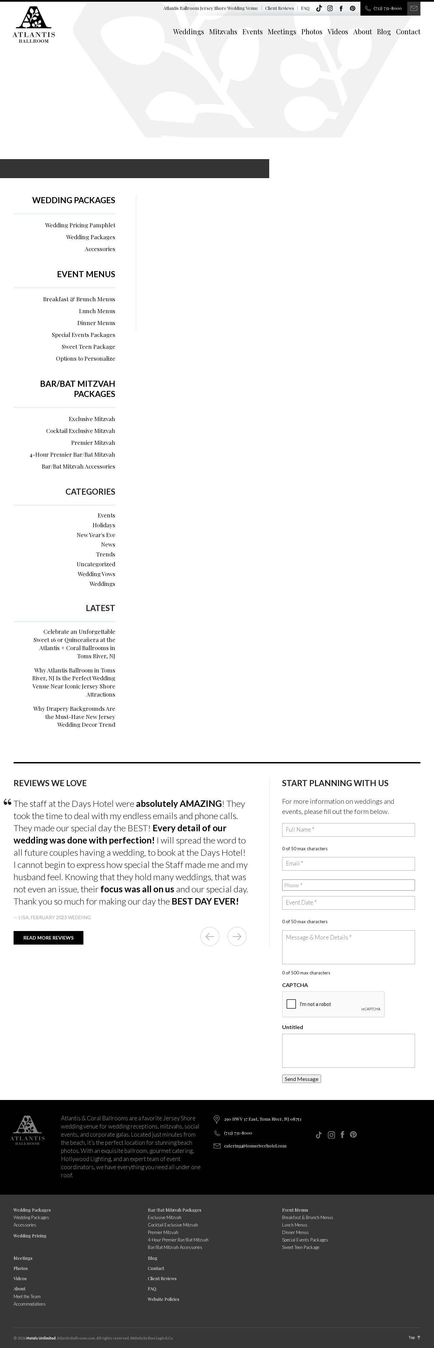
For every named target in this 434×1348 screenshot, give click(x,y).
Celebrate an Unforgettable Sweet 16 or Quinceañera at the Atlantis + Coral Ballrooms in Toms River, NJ (74, 643)
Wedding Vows (96, 573)
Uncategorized (96, 564)
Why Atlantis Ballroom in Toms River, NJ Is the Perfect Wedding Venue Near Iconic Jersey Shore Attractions (73, 682)
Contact (408, 31)
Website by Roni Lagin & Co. (151, 1338)
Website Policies (163, 1299)
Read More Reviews (48, 938)
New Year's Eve (96, 534)
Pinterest (353, 8)
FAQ (305, 8)
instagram (330, 8)
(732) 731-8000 (388, 8)
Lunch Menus (97, 311)
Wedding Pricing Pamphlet (80, 225)
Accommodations (30, 1304)
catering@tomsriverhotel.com (255, 1145)
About (362, 31)
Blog (384, 31)
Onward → (237, 936)
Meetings (282, 31)
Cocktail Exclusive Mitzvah (80, 430)
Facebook (341, 8)
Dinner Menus (96, 322)
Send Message (301, 1079)
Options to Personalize (85, 358)
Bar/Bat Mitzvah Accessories (78, 466)
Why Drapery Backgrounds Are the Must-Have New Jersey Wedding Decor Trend (74, 716)
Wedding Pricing (30, 1235)
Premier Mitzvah (93, 442)
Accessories (100, 248)
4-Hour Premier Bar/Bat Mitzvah (72, 454)
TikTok (319, 8)
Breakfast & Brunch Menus (79, 299)
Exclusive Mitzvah (92, 418)
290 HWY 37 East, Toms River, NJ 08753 (262, 1119)
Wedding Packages (73, 200)
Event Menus (86, 274)
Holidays (104, 525)
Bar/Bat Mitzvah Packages (77, 389)
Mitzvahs (223, 31)
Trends (105, 554)
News (108, 544)
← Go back (210, 936)
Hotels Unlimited (41, 1338)
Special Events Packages (83, 334)
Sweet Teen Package (88, 346)
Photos (311, 31)
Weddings (188, 31)
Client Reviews (279, 8)
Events (252, 31)
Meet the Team (27, 1296)
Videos (338, 31)
